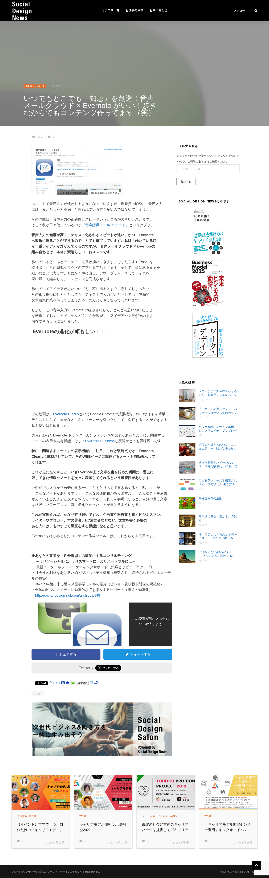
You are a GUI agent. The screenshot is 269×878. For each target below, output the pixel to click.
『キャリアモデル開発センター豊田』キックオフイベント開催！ (227, 829)
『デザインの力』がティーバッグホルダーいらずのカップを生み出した (218, 411)
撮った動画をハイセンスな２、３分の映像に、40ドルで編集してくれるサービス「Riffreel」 (218, 464)
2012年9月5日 (60, 86)
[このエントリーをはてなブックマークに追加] (67, 683)
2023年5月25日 (55, 843)
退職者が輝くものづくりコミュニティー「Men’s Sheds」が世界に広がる (218, 446)
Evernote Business (100, 441)
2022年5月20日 (117, 843)
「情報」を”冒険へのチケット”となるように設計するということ (217, 554)
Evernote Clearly (66, 414)
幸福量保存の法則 (210, 498)
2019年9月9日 (181, 843)
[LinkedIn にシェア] (91, 683)
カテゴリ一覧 (110, 10)
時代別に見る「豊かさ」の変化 (218, 518)
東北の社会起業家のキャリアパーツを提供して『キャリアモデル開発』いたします (165, 829)
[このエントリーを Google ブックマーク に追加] (63, 683)
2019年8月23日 (242, 843)
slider (38, 694)
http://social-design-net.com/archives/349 (67, 595)
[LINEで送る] (79, 683)
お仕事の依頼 (134, 10)
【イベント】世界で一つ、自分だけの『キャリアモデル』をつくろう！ (40, 829)
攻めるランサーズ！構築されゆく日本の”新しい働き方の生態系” (218, 482)
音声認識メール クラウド (105, 225)
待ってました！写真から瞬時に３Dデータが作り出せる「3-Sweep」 (218, 536)
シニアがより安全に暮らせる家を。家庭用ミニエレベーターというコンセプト (218, 393)
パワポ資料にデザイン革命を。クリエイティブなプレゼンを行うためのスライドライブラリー (218, 428)
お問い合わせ (158, 10)
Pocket (54, 683)
